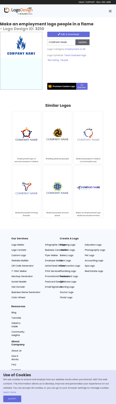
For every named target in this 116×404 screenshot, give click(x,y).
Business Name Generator (25, 292)
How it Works (15, 357)
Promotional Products (57, 276)
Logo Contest (18, 250)
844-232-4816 (103, 2)
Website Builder (20, 260)
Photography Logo (95, 250)
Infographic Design (55, 244)
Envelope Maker (54, 260)
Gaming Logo (67, 286)
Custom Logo (18, 255)
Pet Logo (89, 255)
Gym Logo (65, 260)
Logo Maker (17, 244)
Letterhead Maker (55, 265)
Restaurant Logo (69, 276)
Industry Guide (16, 324)
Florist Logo (66, 297)
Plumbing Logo (68, 271)
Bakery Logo (66, 255)
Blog (13, 312)
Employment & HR (75, 49)
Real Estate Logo (94, 271)
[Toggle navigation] (110, 11)
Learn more (9, 392)
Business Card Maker (56, 250)
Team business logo (75, 55)
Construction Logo (70, 265)
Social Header (19, 281)
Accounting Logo (94, 260)
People (64, 60)
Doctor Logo (67, 292)
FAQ (13, 364)
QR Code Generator (22, 265)
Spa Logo (90, 265)
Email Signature (53, 286)
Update (82, 42)
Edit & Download (69, 34)
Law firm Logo (67, 250)
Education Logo (93, 244)
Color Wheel (18, 297)
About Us (16, 350)
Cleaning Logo (67, 244)
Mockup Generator (22, 276)
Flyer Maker (51, 255)
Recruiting (53, 60)
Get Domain (18, 286)
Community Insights (17, 333)
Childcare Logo (68, 281)
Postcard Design (54, 281)
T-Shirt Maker (19, 271)
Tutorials (16, 317)
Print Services (52, 271)
